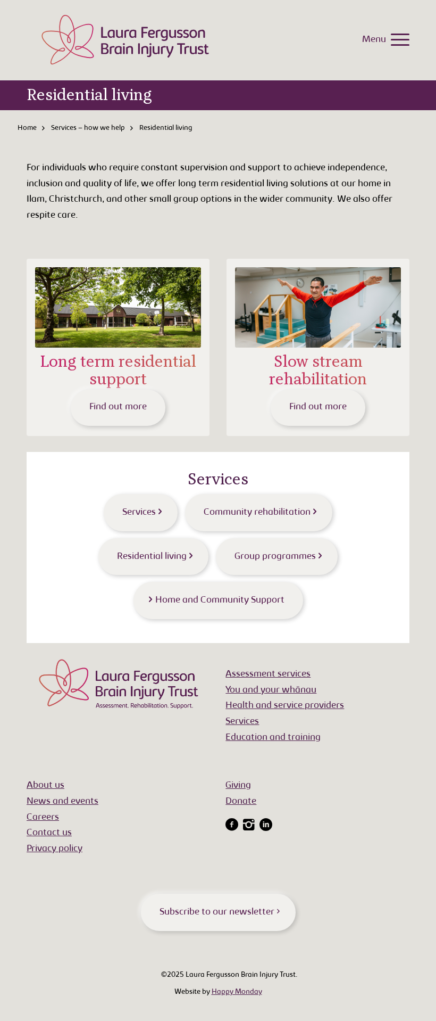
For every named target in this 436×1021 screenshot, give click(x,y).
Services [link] (242, 722)
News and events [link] (62, 801)
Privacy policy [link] (54, 849)
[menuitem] (397, 40)
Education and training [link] (273, 738)
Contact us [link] (49, 833)
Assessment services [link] (268, 674)
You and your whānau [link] (270, 690)
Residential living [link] (89, 95)
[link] (397, 40)
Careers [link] (43, 817)
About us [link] (45, 786)
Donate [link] (240, 801)
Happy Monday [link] (237, 992)
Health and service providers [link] (284, 706)
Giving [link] (238, 786)
